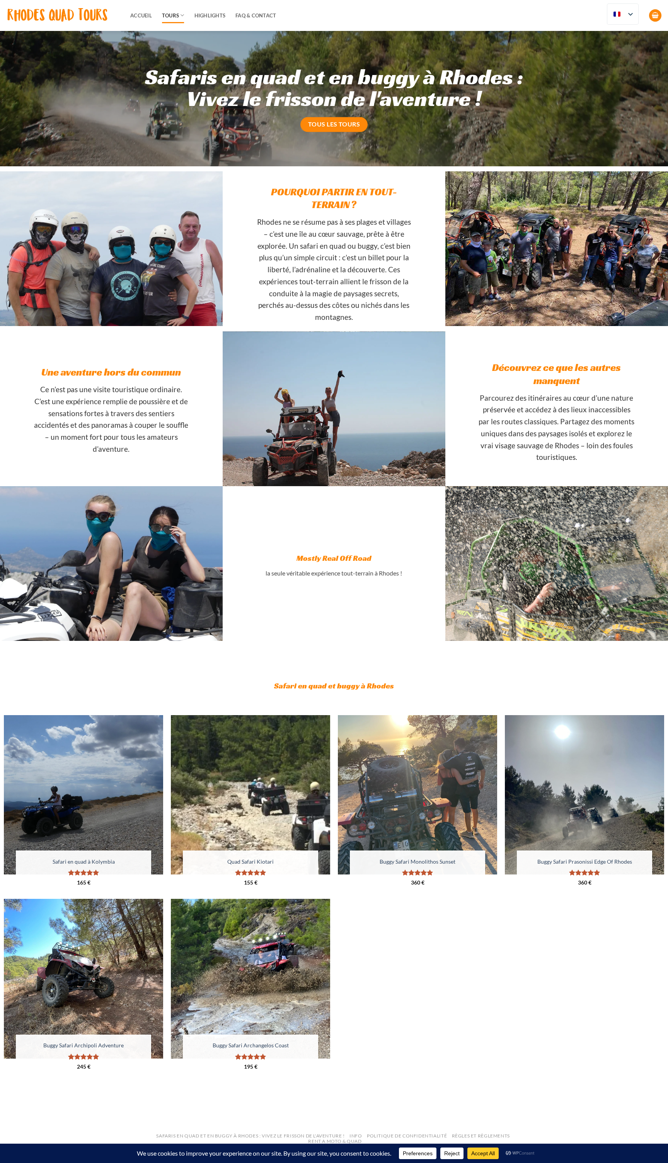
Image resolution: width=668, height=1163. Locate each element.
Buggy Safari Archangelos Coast (251, 1045)
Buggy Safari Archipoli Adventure (83, 1045)
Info (355, 1136)
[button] (655, 15)
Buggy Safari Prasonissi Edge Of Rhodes (584, 861)
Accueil (141, 15)
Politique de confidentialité (407, 1136)
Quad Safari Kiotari (250, 861)
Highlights (210, 15)
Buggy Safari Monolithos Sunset (417, 861)
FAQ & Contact (255, 15)
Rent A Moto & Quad (334, 1141)
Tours (170, 15)
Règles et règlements (481, 1136)
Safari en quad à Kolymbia (84, 861)
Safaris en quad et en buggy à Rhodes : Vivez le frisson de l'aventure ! (250, 1136)
